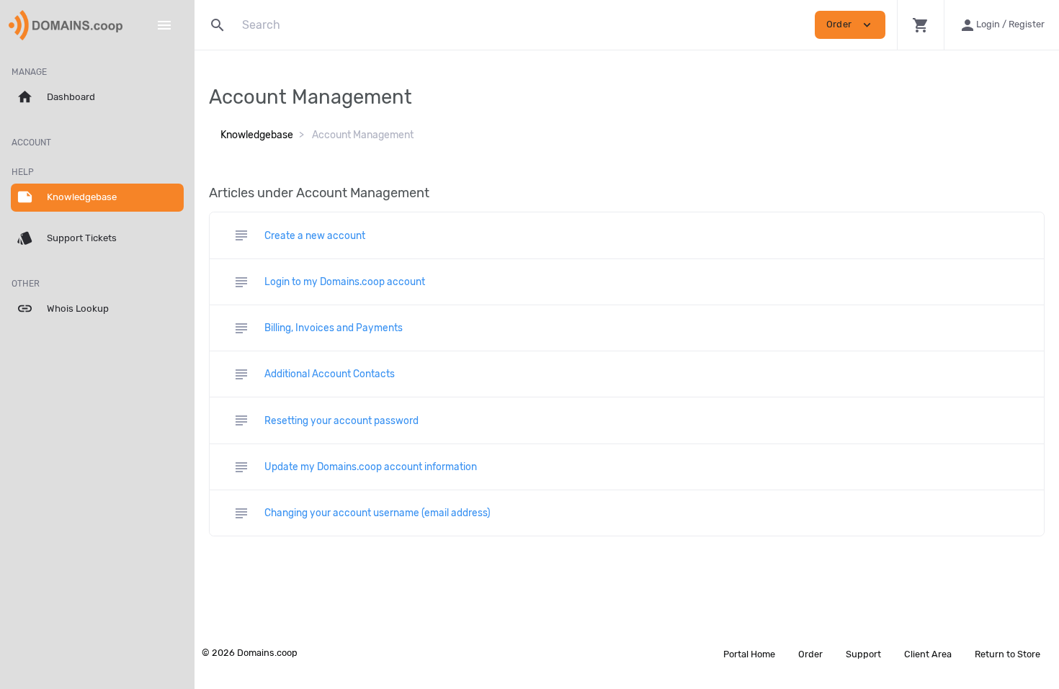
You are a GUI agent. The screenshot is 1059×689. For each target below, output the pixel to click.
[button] (920, 25)
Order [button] (850, 25)
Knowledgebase (256, 135)
